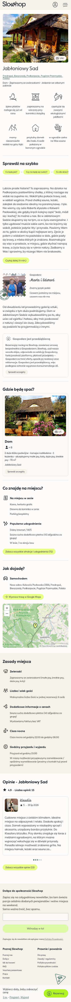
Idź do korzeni (9, 962)
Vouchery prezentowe (12, 970)
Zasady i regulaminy (46, 959)
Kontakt (6, 977)
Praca (5, 974)
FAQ (4, 966)
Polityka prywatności (46, 962)
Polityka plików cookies (47, 966)
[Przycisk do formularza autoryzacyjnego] (55, 5)
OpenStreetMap (49, 646)
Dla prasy (41, 955)
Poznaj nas (7, 955)
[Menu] (65, 4)
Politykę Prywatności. (54, 939)
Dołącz (6, 959)
